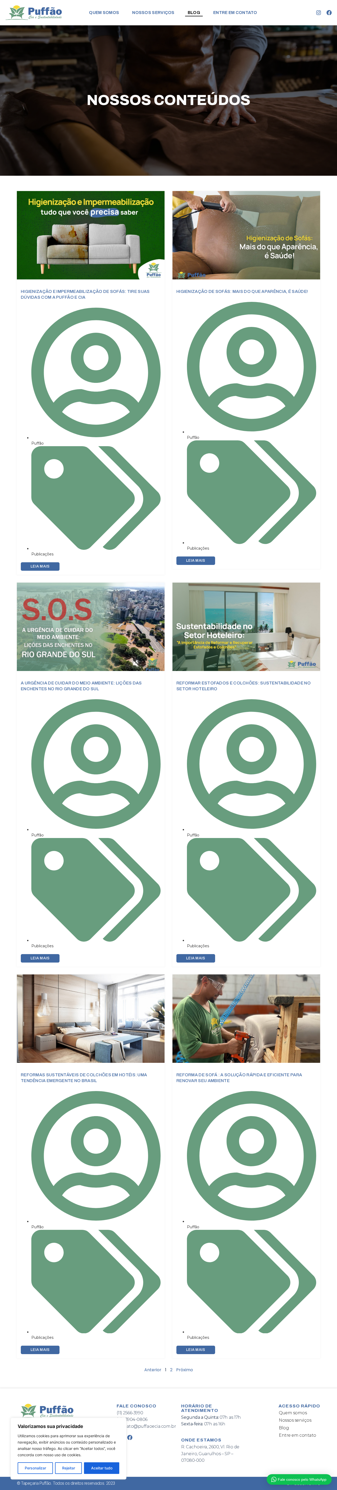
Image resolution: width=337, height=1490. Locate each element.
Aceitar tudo (101, 1468)
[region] (68, 1448)
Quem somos (104, 12)
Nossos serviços (153, 12)
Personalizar (35, 1468)
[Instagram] (318, 12)
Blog (194, 12)
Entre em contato (235, 12)
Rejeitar (68, 1468)
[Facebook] (329, 12)
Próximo (184, 1370)
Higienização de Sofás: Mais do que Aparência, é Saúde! (242, 291)
